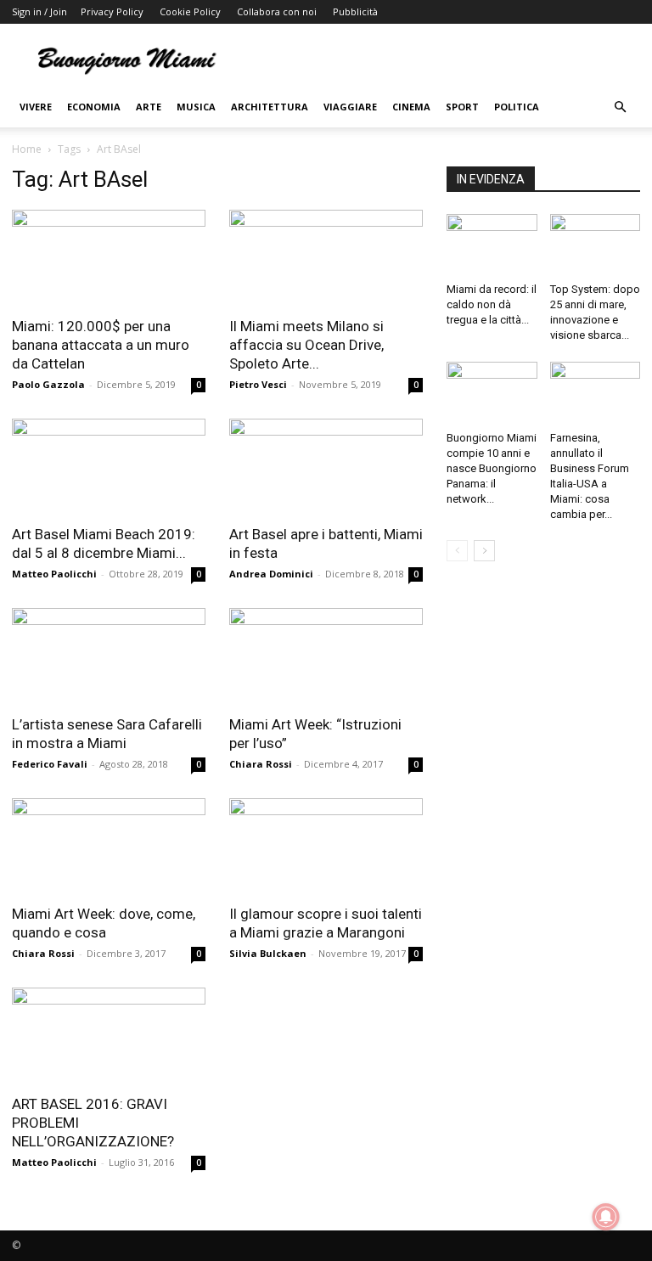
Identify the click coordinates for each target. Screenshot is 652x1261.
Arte (148, 106)
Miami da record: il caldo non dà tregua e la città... (492, 304)
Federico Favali (49, 763)
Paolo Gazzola (48, 384)
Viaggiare (350, 106)
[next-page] (484, 550)
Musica (196, 106)
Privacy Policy (112, 11)
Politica (516, 106)
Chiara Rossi (260, 763)
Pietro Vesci (258, 384)
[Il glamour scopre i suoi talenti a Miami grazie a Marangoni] (326, 846)
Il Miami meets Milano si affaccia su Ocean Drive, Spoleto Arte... (306, 345)
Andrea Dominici (271, 573)
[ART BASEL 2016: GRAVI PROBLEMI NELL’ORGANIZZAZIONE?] (108, 1036)
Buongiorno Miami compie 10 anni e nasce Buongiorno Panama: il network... (492, 468)
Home (27, 149)
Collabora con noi (277, 11)
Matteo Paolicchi (54, 573)
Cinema (411, 106)
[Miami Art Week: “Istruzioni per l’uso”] (326, 656)
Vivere (36, 106)
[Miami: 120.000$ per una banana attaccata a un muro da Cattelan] (108, 258)
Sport (462, 106)
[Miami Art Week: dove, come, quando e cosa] (108, 846)
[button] (619, 107)
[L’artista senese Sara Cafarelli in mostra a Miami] (108, 656)
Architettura (269, 106)
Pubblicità (355, 11)
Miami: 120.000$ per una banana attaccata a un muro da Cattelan (100, 345)
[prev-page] (457, 550)
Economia (94, 106)
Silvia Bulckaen (267, 953)
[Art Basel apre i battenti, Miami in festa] (326, 467)
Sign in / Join (39, 11)
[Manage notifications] (606, 1216)
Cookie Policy (190, 11)
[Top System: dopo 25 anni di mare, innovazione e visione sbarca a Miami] (595, 245)
